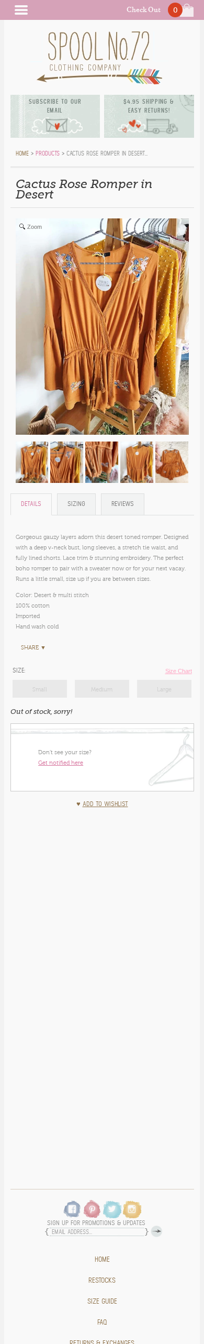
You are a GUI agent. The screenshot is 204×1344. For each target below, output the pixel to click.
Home (102, 1259)
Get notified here (60, 762)
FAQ (102, 1322)
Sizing (76, 504)
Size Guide (102, 1301)
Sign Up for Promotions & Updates (96, 1223)
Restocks (102, 1280)
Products (48, 153)
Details (31, 504)
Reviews (122, 504)
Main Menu (21, 10)
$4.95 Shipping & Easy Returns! (148, 106)
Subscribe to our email (55, 106)
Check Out (144, 9)
